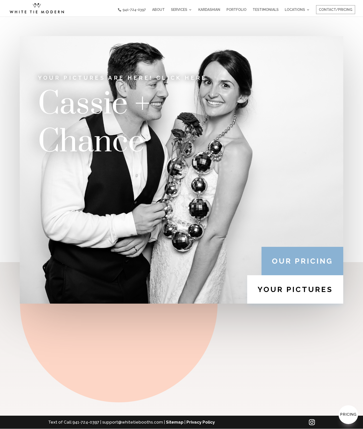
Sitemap (174, 422)
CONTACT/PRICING (335, 10)
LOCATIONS (295, 10)
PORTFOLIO (236, 10)
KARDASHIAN (209, 10)
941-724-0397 (134, 10)
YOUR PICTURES (295, 289)
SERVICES (179, 10)
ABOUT (158, 10)
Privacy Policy (200, 422)
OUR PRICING (302, 261)
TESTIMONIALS (266, 10)
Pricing (348, 414)
